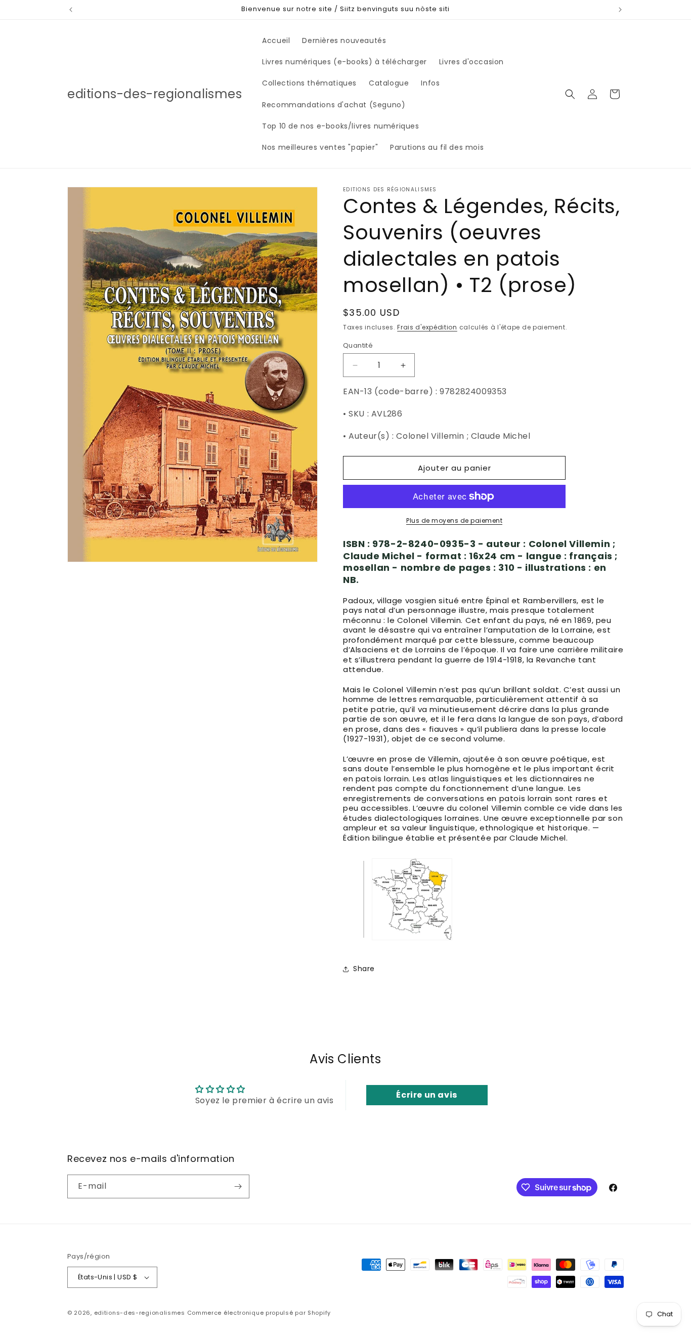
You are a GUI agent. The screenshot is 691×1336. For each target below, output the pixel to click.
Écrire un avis (426, 1095)
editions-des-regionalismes (139, 1313)
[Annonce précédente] (71, 9)
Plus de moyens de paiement (454, 520)
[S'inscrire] (238, 1186)
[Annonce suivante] (620, 9)
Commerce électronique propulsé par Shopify (259, 1313)
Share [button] (364, 969)
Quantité (358, 345)
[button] (570, 94)
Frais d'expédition (427, 327)
